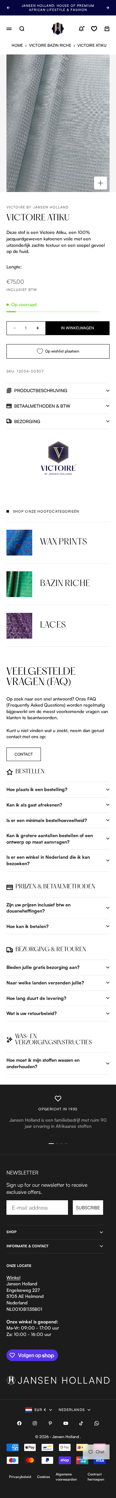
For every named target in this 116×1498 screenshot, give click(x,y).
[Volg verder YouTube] (65, 1423)
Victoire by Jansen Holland (37, 207)
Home (17, 45)
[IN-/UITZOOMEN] (100, 183)
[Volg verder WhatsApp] (96, 1423)
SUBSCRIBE (88, 1207)
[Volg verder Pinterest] (50, 1423)
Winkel (13, 1277)
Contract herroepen (96, 1476)
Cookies (43, 1476)
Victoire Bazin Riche (50, 45)
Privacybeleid (20, 1476)
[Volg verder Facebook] (19, 1423)
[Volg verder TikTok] (81, 1423)
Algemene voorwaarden (66, 1476)
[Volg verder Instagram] (34, 1423)
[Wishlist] (94, 28)
